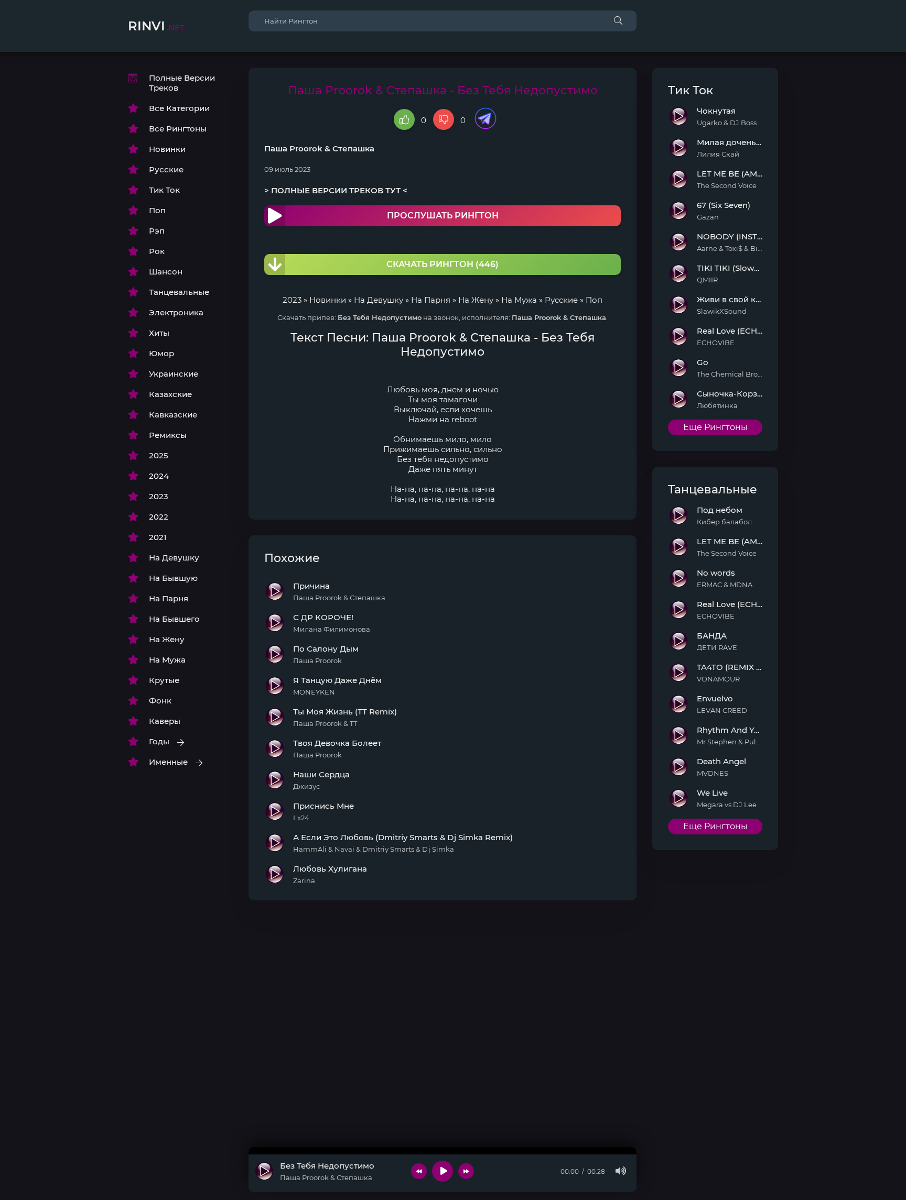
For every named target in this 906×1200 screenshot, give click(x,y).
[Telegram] (485, 119)
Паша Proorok (293, 148)
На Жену (167, 639)
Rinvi (156, 26)
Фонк (160, 701)
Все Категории (179, 108)
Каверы (164, 721)
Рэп (157, 231)
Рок (157, 251)
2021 (158, 537)
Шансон (165, 272)
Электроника (176, 312)
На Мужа (167, 660)
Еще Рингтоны (715, 427)
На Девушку (174, 558)
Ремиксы (168, 435)
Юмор (161, 353)
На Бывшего (174, 619)
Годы (159, 741)
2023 (158, 496)
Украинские (173, 374)
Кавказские (173, 415)
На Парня (168, 598)
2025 (158, 455)
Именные (168, 762)
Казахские (170, 394)
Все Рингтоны (178, 129)
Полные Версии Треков (182, 83)
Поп (157, 210)
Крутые (164, 680)
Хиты (159, 333)
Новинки (167, 149)
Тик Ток (164, 190)
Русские (166, 169)
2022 (158, 517)
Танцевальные (179, 292)
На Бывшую (173, 578)
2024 (159, 476)
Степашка (353, 148)
